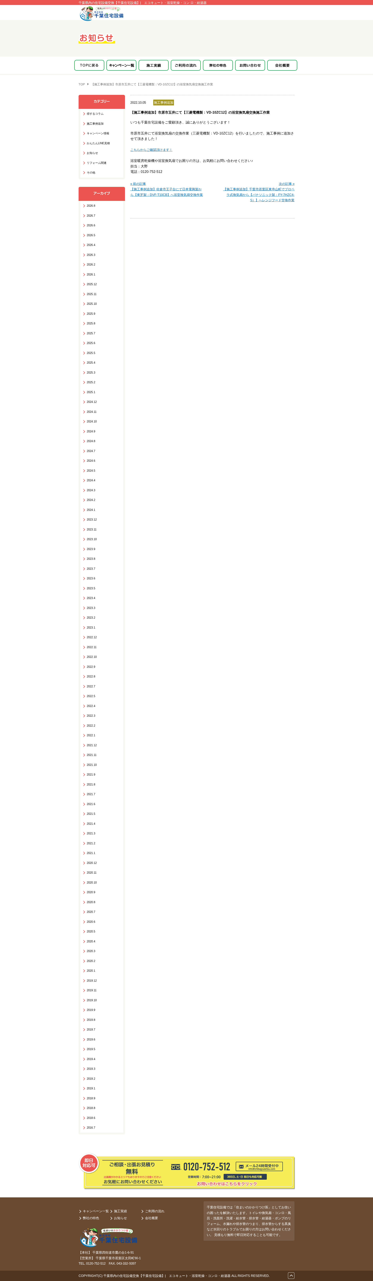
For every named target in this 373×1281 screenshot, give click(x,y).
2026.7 (91, 215)
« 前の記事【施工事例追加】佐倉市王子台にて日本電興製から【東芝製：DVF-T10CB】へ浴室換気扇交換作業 (166, 189)
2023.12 (92, 519)
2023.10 (92, 539)
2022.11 (91, 647)
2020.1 (91, 970)
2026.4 (91, 245)
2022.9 (91, 666)
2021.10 (92, 764)
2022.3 (91, 715)
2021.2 (91, 843)
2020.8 (91, 902)
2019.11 (91, 990)
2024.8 (91, 441)
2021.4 (91, 823)
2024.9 (91, 431)
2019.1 (91, 1088)
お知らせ (92, 153)
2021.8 (91, 784)
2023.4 (91, 598)
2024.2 (91, 500)
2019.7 (91, 1029)
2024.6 (91, 460)
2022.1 (91, 735)
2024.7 (91, 451)
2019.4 (91, 1059)
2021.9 (91, 774)
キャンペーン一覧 (96, 1211)
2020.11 (91, 872)
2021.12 (92, 745)
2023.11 (91, 529)
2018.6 (91, 1118)
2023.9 (91, 549)
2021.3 (91, 833)
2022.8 (91, 676)
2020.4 (91, 941)
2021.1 (91, 853)
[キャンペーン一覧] (121, 65)
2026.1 (91, 274)
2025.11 (91, 294)
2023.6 (91, 578)
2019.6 (91, 1039)
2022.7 (91, 686)
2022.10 (92, 656)
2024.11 (91, 411)
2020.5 (91, 931)
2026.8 (91, 205)
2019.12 (92, 980)
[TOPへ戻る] (89, 65)
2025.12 (92, 284)
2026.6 (91, 225)
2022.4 (91, 706)
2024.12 (92, 402)
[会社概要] (282, 65)
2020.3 (91, 951)
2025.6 (91, 343)
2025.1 (91, 392)
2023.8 (91, 558)
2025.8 (91, 323)
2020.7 (91, 911)
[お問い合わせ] (250, 65)
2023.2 (91, 617)
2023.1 (91, 627)
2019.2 (91, 1078)
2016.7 (91, 1127)
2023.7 (91, 568)
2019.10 (92, 1000)
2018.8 (91, 1108)
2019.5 (91, 1049)
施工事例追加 (95, 123)
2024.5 (91, 470)
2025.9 (91, 313)
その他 (91, 172)
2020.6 (91, 921)
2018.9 (91, 1098)
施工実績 (120, 1211)
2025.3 (91, 372)
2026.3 (91, 255)
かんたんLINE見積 (98, 143)
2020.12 (92, 863)
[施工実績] (154, 65)
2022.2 (91, 725)
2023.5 (91, 588)
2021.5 (91, 813)
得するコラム (95, 113)
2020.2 (91, 961)
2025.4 (91, 362)
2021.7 (91, 794)
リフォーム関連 (96, 162)
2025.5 (91, 353)
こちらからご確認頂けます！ (151, 150)
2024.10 (92, 421)
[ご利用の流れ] (186, 65)
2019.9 (91, 1010)
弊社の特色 (91, 1218)
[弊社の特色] (218, 65)
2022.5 (91, 696)
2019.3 (91, 1068)
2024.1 (91, 509)
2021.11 (91, 755)
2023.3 (91, 608)
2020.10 (92, 882)
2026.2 (91, 264)
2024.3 (91, 490)
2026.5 (91, 235)
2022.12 (92, 637)
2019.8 (91, 1019)
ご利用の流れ (154, 1211)
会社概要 (151, 1218)
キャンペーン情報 (98, 133)
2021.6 (91, 804)
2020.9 (91, 892)
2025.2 (91, 382)
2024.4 (91, 480)
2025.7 (91, 333)
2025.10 (92, 303)
